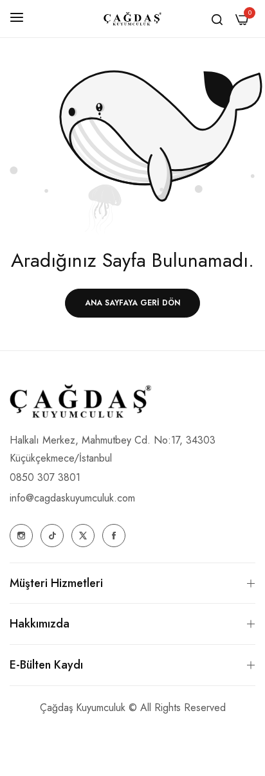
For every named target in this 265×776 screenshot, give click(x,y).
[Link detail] (21, 535)
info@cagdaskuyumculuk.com (72, 498)
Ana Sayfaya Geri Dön (132, 303)
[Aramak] (217, 19)
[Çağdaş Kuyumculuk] (132, 19)
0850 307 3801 (45, 477)
